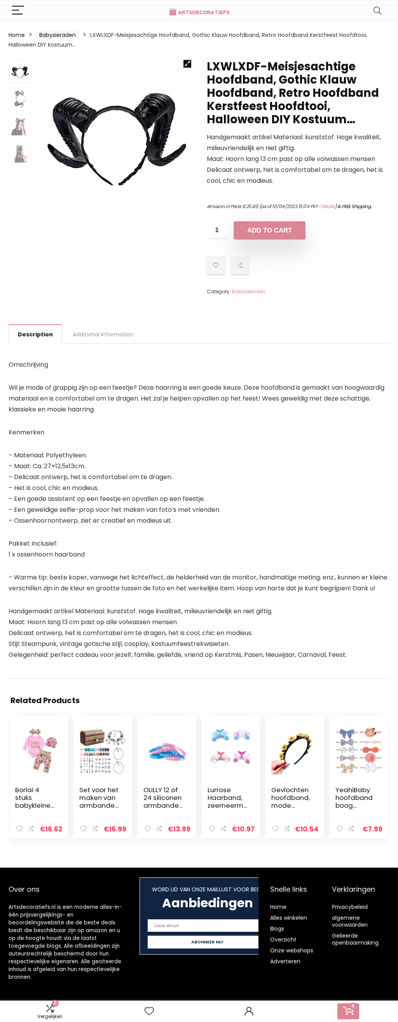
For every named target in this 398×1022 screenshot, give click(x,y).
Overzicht (283, 939)
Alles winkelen (288, 918)
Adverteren (285, 961)
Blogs (277, 929)
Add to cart (269, 230)
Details (328, 206)
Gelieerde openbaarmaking (355, 939)
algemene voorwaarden (350, 921)
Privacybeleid (350, 907)
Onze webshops (291, 950)
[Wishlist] (149, 1011)
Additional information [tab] (103, 334)
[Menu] (18, 10)
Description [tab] (35, 334)
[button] (187, 64)
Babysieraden (57, 35)
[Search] (377, 10)
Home (17, 35)
